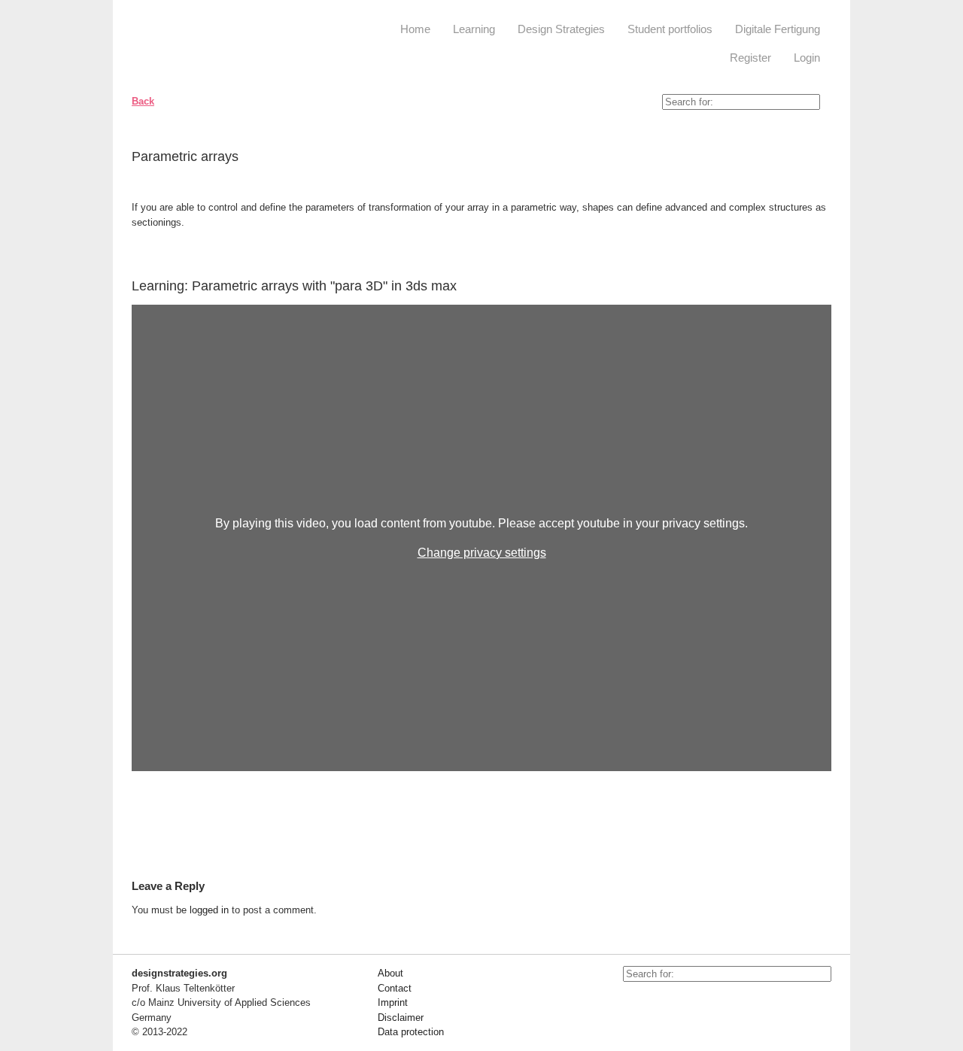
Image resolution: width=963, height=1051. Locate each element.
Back (143, 101)
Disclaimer (401, 1017)
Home (415, 29)
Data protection (411, 1031)
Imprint (393, 1002)
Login (807, 57)
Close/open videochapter (820, 286)
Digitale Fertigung (777, 29)
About (390, 973)
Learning (474, 29)
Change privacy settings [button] (482, 552)
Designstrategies (224, 45)
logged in (209, 910)
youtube (634, 1004)
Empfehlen (808, 159)
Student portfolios (669, 29)
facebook (668, 1004)
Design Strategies (561, 29)
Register (750, 57)
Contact (395, 988)
